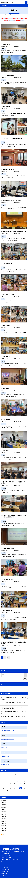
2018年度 (3, 814)
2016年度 (3, 818)
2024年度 (3, 804)
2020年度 (3, 811)
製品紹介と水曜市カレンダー (7, 739)
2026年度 (3, 801)
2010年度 (3, 828)
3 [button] (5, 657)
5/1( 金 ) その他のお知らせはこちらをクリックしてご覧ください (14, 716)
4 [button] (7, 657)
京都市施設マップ (5, 765)
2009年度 (3, 830)
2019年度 (3, 813)
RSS (4, 834)
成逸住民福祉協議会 (5, 756)
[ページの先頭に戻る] (26, 876)
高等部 (4, 688)
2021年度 (3, 809)
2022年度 (3, 807)
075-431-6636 (8, 855)
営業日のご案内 (4, 747)
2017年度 (3, 816)
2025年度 (3, 802)
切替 (25, 678)
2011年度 (3, 827)
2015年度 (3, 820)
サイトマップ (5, 861)
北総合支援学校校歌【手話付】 (7, 730)
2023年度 (3, 806)
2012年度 (3, 825)
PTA (7, 688)
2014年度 (3, 821)
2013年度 (3, 823)
